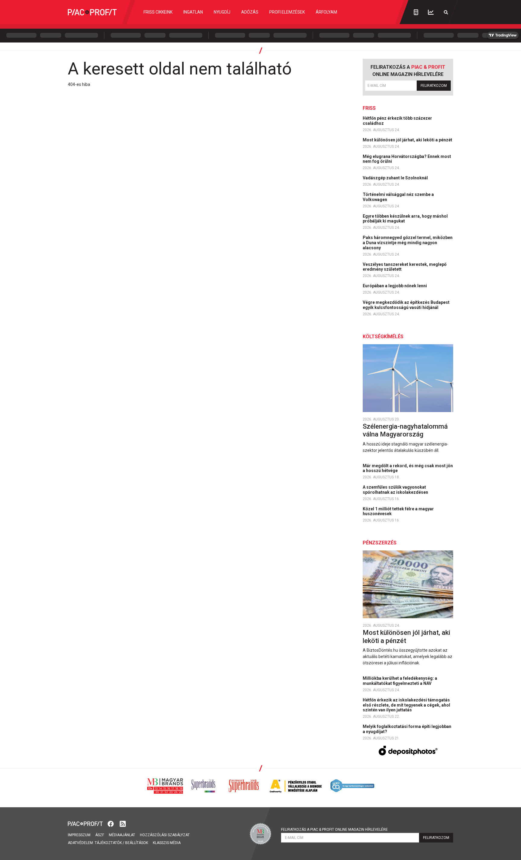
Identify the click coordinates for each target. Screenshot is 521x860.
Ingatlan (193, 12)
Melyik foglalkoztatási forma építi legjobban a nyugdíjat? (407, 729)
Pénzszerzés (379, 543)
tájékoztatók (108, 843)
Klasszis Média (167, 843)
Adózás (249, 12)
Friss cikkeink (158, 12)
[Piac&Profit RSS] (123, 823)
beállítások (136, 843)
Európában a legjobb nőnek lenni (395, 285)
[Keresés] (446, 12)
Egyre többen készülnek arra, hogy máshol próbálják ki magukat (405, 219)
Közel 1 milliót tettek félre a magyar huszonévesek (398, 511)
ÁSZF (99, 835)
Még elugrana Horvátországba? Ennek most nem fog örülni (407, 159)
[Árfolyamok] (431, 12)
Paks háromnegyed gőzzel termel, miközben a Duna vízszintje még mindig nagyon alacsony (408, 242)
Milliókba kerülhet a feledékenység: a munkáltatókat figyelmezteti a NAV (400, 681)
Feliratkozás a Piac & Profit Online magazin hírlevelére (334, 829)
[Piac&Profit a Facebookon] (111, 823)
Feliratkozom (434, 85)
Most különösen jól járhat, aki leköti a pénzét (408, 139)
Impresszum (79, 835)
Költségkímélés (383, 336)
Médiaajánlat (122, 835)
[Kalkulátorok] (416, 12)
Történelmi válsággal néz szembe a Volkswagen (398, 197)
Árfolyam (326, 12)
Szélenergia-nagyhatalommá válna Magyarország (405, 430)
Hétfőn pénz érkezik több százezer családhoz (397, 121)
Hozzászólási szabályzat (165, 835)
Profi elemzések (287, 12)
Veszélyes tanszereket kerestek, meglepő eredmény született (405, 267)
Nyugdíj (222, 12)
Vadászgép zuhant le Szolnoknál (396, 177)
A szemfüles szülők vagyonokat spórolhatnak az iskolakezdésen (396, 490)
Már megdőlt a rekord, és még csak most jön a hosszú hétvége (408, 468)
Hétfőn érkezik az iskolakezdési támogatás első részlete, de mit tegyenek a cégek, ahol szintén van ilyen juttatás (406, 705)
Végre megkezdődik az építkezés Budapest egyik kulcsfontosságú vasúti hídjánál (406, 305)
